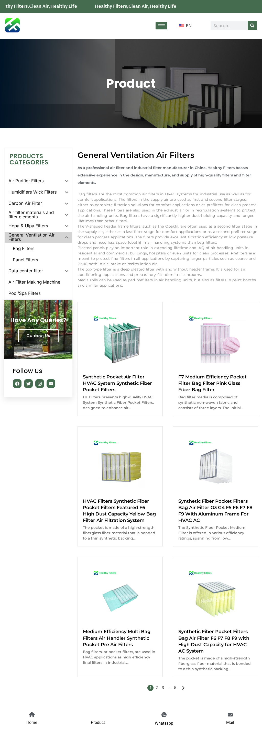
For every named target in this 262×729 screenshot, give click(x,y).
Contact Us (38, 336)
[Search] (252, 25)
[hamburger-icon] (161, 25)
